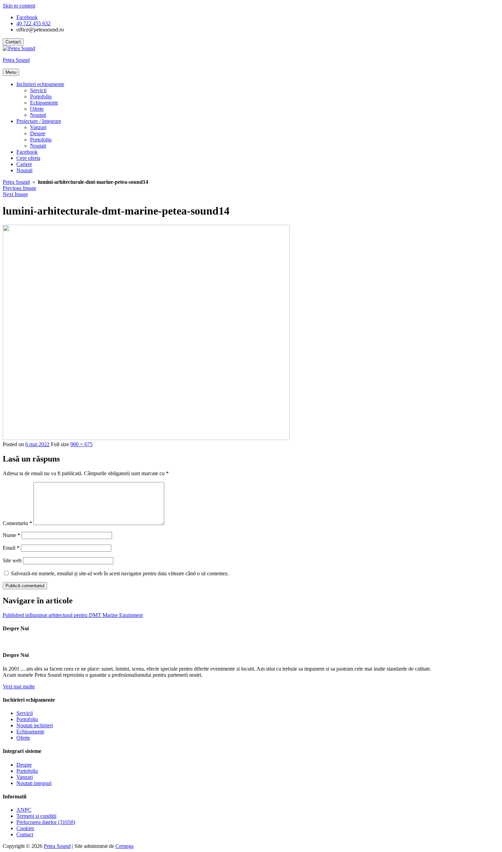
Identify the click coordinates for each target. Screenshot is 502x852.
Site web (12, 560)
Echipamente (44, 103)
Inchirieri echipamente (40, 84)
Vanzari (38, 127)
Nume (11, 535)
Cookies (25, 828)
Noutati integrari (34, 783)
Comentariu (17, 523)
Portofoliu (41, 96)
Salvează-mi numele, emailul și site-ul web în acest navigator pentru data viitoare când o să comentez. (120, 573)
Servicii (38, 90)
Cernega (124, 846)
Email (11, 548)
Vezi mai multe (19, 686)
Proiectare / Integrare (38, 121)
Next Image (15, 194)
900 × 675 (81, 444)
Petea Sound (16, 60)
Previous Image (19, 188)
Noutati (38, 115)
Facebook (27, 152)
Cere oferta (28, 158)
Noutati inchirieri (34, 725)
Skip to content (19, 6)
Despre (37, 133)
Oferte (37, 109)
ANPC (23, 810)
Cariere (24, 164)
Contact (13, 41)
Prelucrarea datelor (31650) (45, 822)
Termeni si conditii (36, 816)
